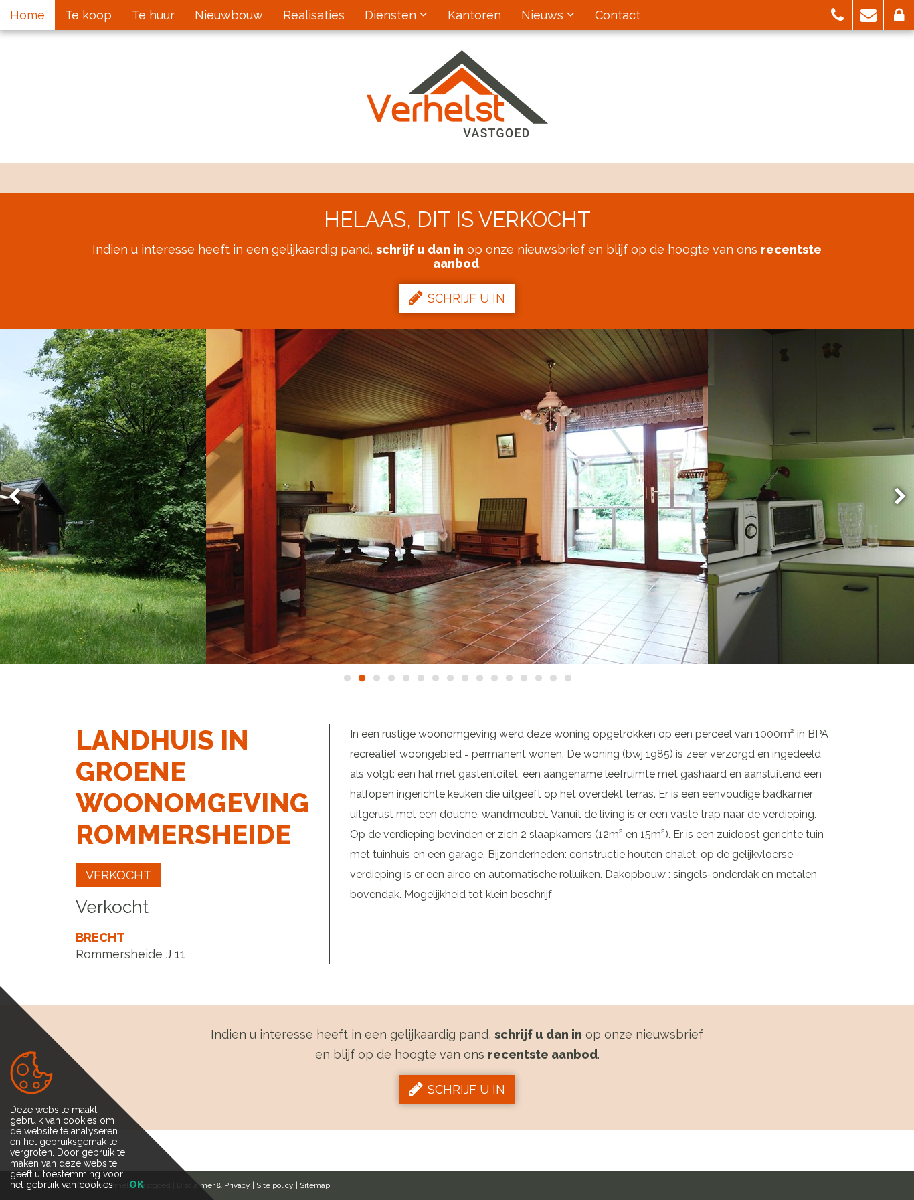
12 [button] (508, 678)
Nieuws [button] (544, 15)
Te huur (153, 15)
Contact (617, 15)
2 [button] (361, 678)
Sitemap (315, 1185)
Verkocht (118, 875)
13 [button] (523, 678)
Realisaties (314, 15)
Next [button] (894, 497)
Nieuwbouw (229, 15)
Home (27, 15)
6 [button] (420, 678)
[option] (457, 496)
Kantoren (474, 15)
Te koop (88, 15)
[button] (837, 15)
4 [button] (391, 678)
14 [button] (538, 678)
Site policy (275, 1185)
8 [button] (450, 678)
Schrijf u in (466, 298)
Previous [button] (20, 497)
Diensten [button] (392, 15)
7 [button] (435, 678)
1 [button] (347, 678)
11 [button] (494, 678)
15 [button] (553, 678)
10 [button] (479, 678)
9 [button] (464, 678)
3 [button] (376, 678)
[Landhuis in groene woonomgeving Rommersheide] (457, 496)
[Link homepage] (457, 93)
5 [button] (405, 678)
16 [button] (567, 678)
